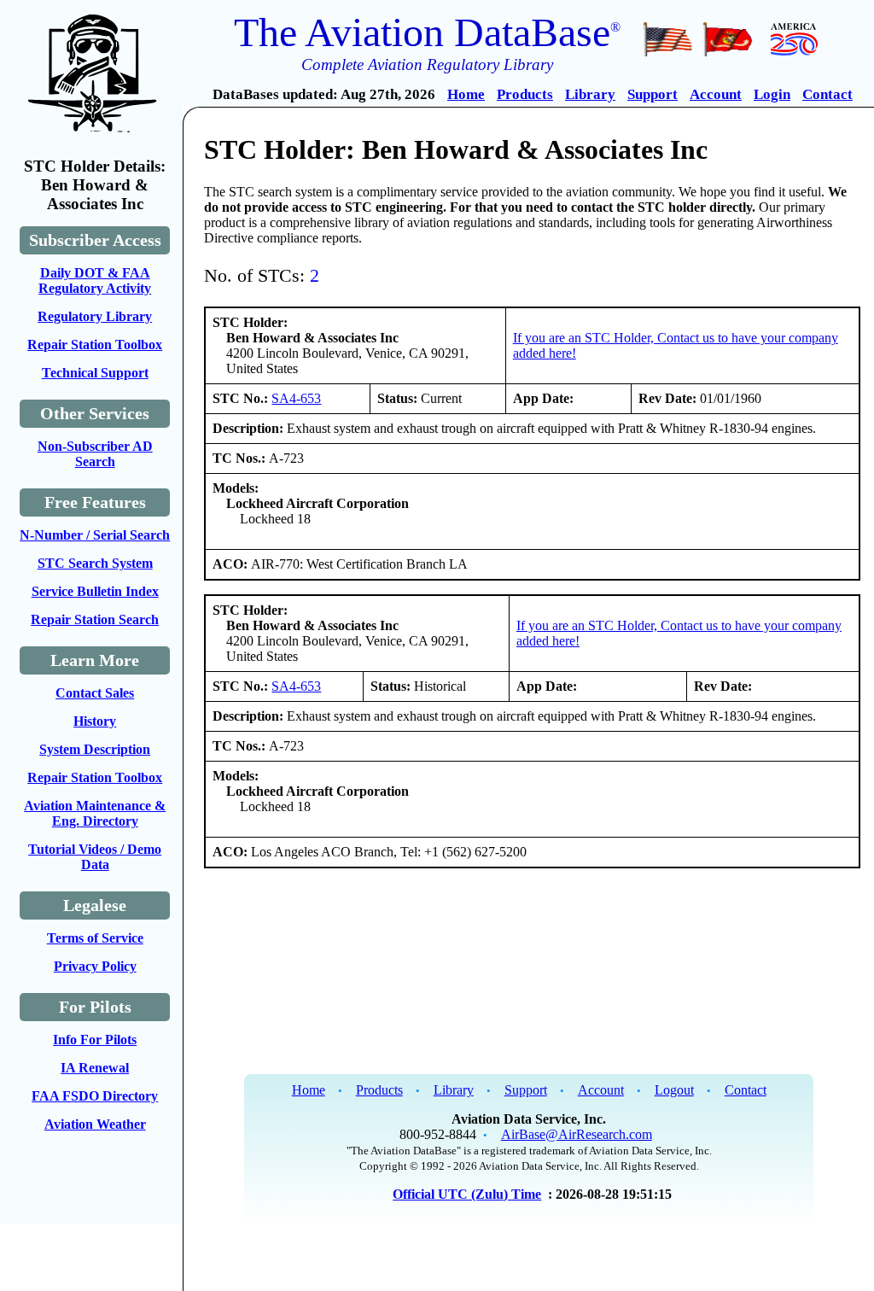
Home (466, 94)
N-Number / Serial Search (95, 535)
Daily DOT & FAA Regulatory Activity (94, 280)
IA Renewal (95, 1067)
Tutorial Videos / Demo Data (94, 857)
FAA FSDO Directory (95, 1096)
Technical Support (95, 372)
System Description (94, 749)
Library (590, 94)
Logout (674, 1090)
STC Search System (95, 563)
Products (525, 94)
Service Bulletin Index (95, 591)
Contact (827, 94)
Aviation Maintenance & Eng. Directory (95, 813)
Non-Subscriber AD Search (95, 454)
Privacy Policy (95, 966)
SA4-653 (296, 398)
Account (716, 94)
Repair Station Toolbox (94, 344)
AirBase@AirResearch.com (576, 1134)
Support (652, 94)
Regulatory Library (95, 316)
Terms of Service (95, 938)
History (94, 721)
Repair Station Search (95, 619)
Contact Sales (94, 693)
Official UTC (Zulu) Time (467, 1194)
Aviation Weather (95, 1124)
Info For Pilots (95, 1039)
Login (772, 94)
